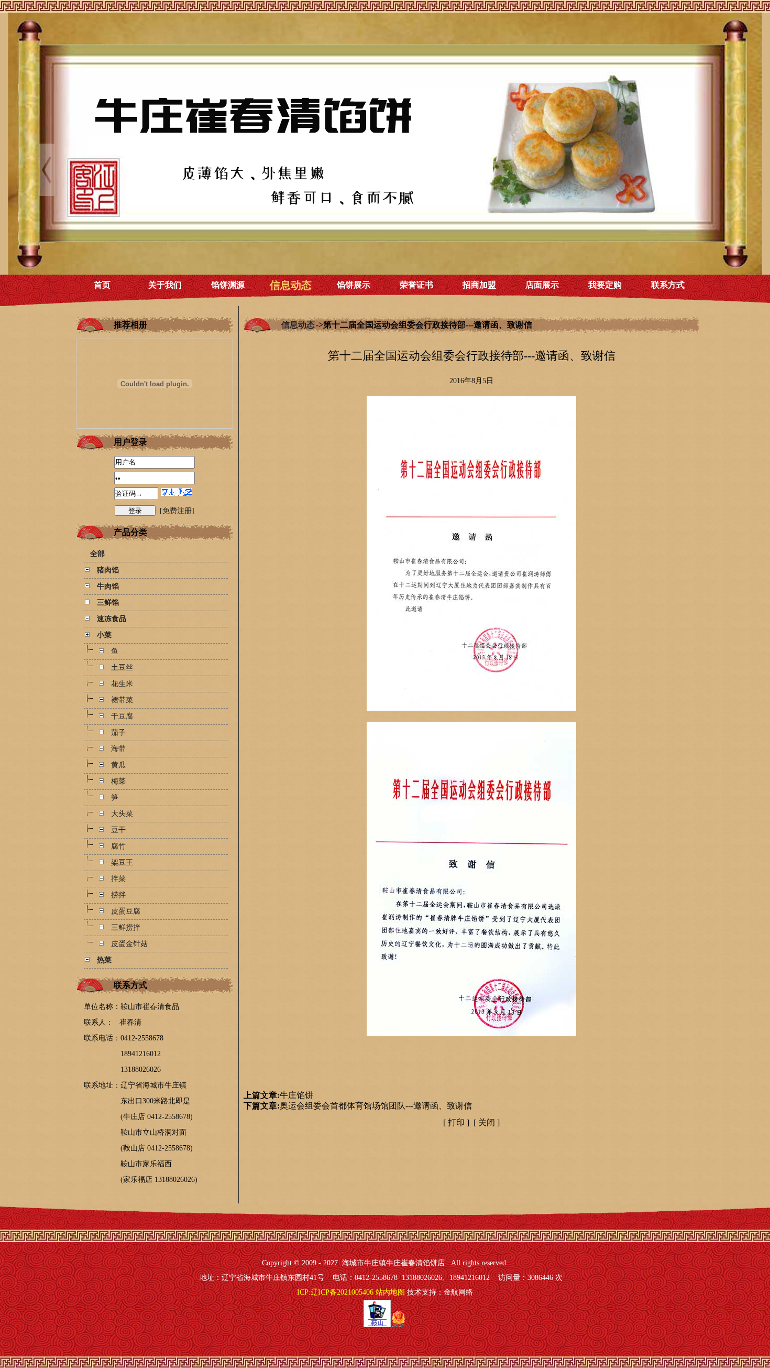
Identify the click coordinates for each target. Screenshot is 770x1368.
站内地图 (390, 1292)
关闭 (486, 1122)
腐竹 (118, 846)
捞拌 (118, 895)
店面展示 (542, 284)
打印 (456, 1122)
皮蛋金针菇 (129, 944)
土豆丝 (122, 667)
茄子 (118, 732)
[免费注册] (177, 511)
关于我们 (165, 284)
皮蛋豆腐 (125, 911)
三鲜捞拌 (125, 927)
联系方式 (668, 284)
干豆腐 (122, 716)
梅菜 (118, 781)
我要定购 (605, 284)
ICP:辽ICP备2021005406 (335, 1292)
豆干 (118, 830)
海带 (118, 749)
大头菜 (122, 814)
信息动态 (291, 285)
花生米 (122, 684)
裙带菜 (122, 700)
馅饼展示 (353, 284)
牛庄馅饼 (296, 1095)
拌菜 (118, 879)
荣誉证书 (416, 284)
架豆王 (122, 862)
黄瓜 (118, 765)
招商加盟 (479, 284)
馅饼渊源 (228, 284)
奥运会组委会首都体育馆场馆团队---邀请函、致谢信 (376, 1105)
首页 (102, 284)
